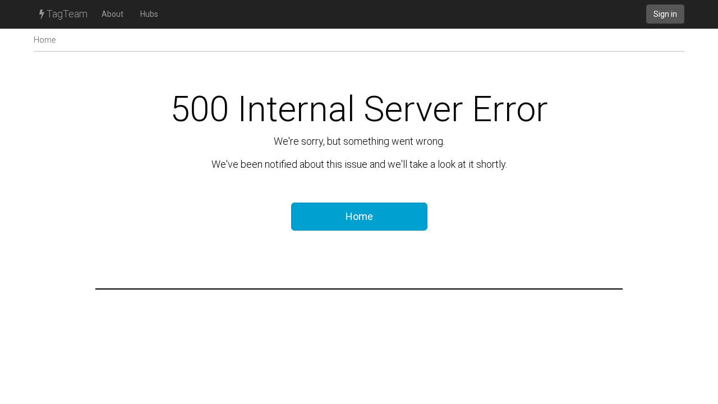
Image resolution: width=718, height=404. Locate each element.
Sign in (665, 14)
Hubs (149, 14)
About (112, 14)
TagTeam (66, 14)
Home (45, 39)
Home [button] (359, 216)
